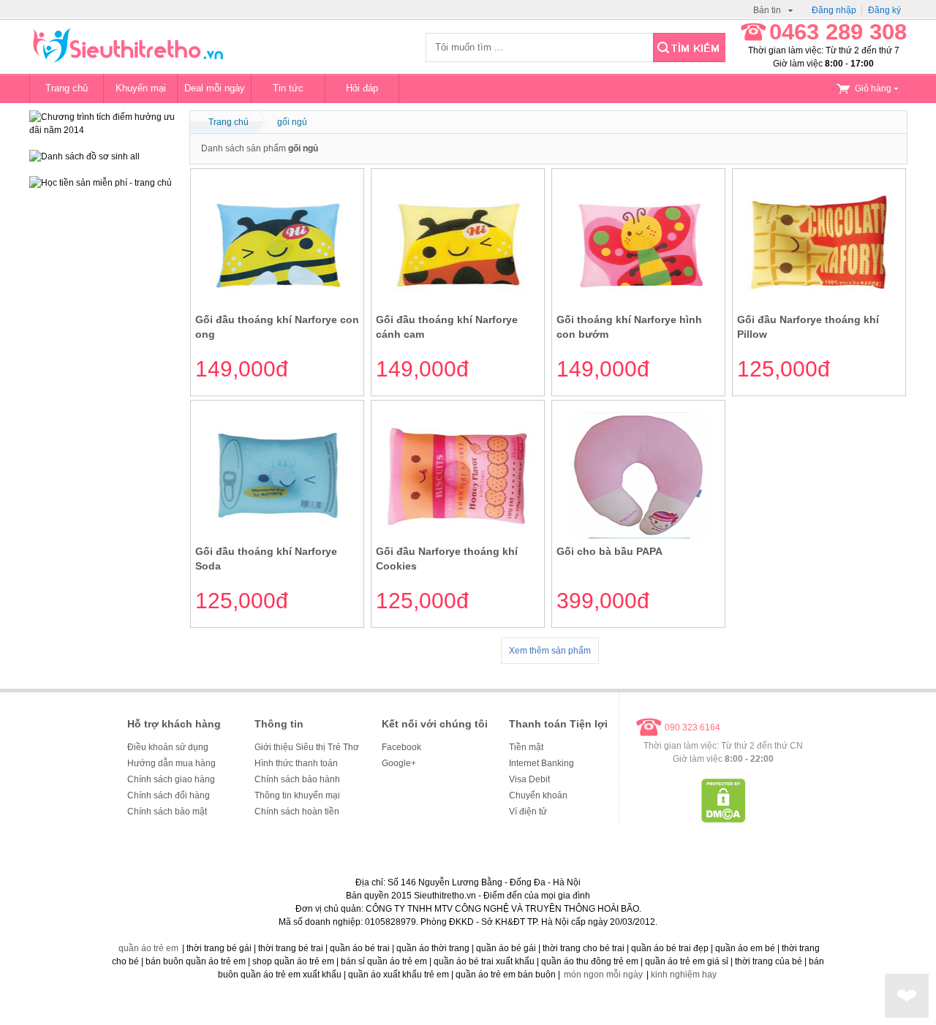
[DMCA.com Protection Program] (723, 819)
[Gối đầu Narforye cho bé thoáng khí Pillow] (819, 305)
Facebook (401, 747)
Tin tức (288, 88)
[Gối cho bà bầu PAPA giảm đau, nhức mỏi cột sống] (638, 537)
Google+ (399, 763)
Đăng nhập (834, 10)
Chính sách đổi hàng (168, 795)
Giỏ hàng (873, 88)
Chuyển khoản (538, 795)
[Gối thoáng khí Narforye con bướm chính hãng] (638, 305)
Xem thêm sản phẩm (550, 651)
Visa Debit (529, 779)
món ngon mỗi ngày (603, 974)
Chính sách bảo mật (167, 811)
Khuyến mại (141, 88)
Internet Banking (541, 763)
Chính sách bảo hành (297, 779)
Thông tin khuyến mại (297, 795)
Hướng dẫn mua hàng (171, 763)
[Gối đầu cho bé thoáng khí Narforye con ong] (277, 305)
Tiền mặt (526, 747)
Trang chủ (66, 88)
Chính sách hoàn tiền (296, 811)
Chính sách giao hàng (171, 779)
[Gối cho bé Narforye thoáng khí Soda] (277, 537)
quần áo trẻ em (148, 948)
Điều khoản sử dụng (167, 747)
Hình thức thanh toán (296, 763)
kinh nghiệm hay (684, 974)
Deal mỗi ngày (214, 88)
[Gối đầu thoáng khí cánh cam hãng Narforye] (458, 305)
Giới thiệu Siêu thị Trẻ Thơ (306, 747)
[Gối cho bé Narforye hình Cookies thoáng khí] (458, 537)
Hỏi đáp (362, 88)
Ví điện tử (528, 811)
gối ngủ (292, 122)
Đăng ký (884, 10)
